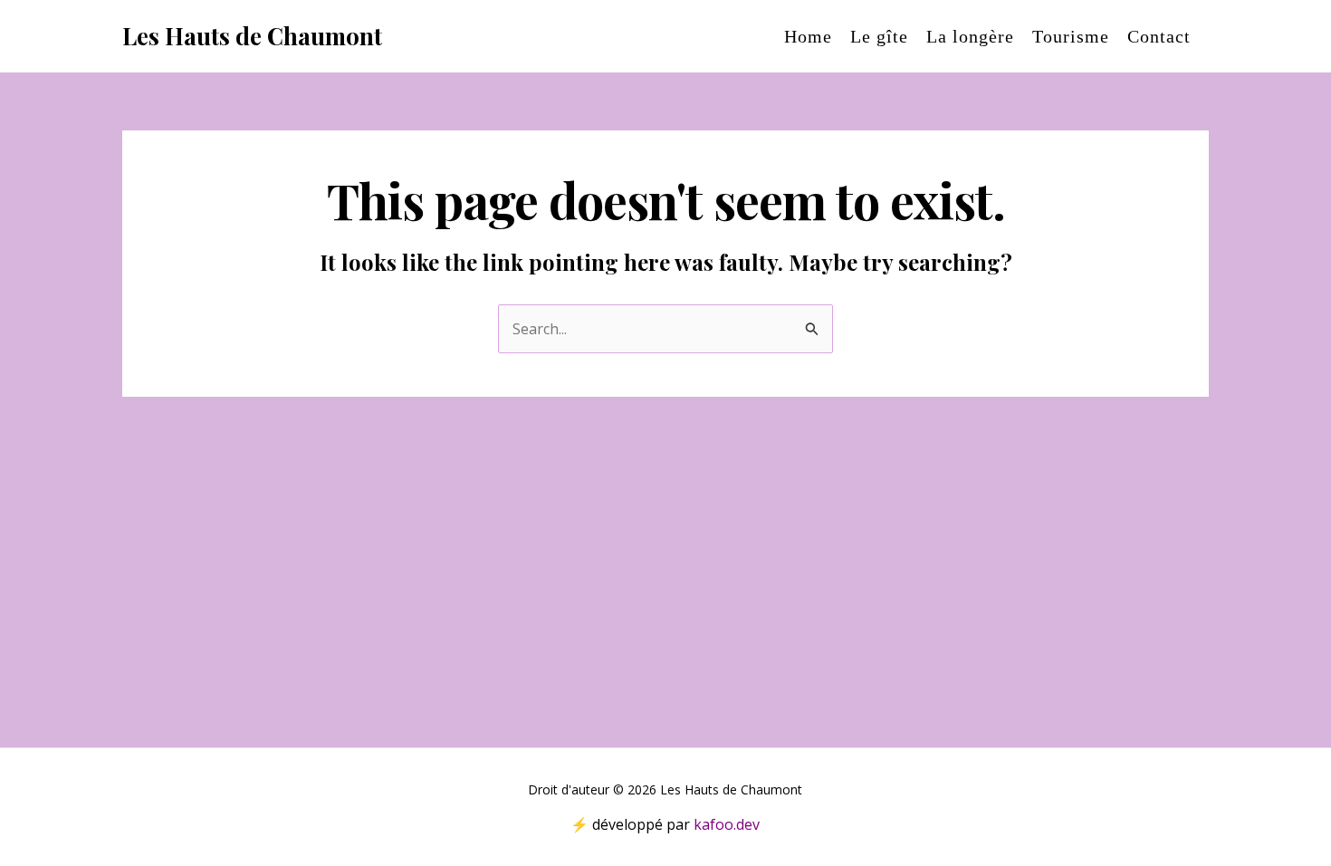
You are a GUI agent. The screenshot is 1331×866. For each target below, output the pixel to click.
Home (808, 36)
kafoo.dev (727, 824)
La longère (970, 36)
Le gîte (879, 36)
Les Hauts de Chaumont (252, 36)
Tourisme (1070, 36)
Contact (1159, 36)
